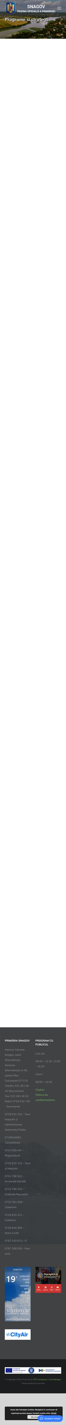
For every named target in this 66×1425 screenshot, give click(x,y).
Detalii (53, 1413)
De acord (35, 1416)
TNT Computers (40, 1379)
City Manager (55, 1379)
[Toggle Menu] (59, 8)
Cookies (40, 1089)
